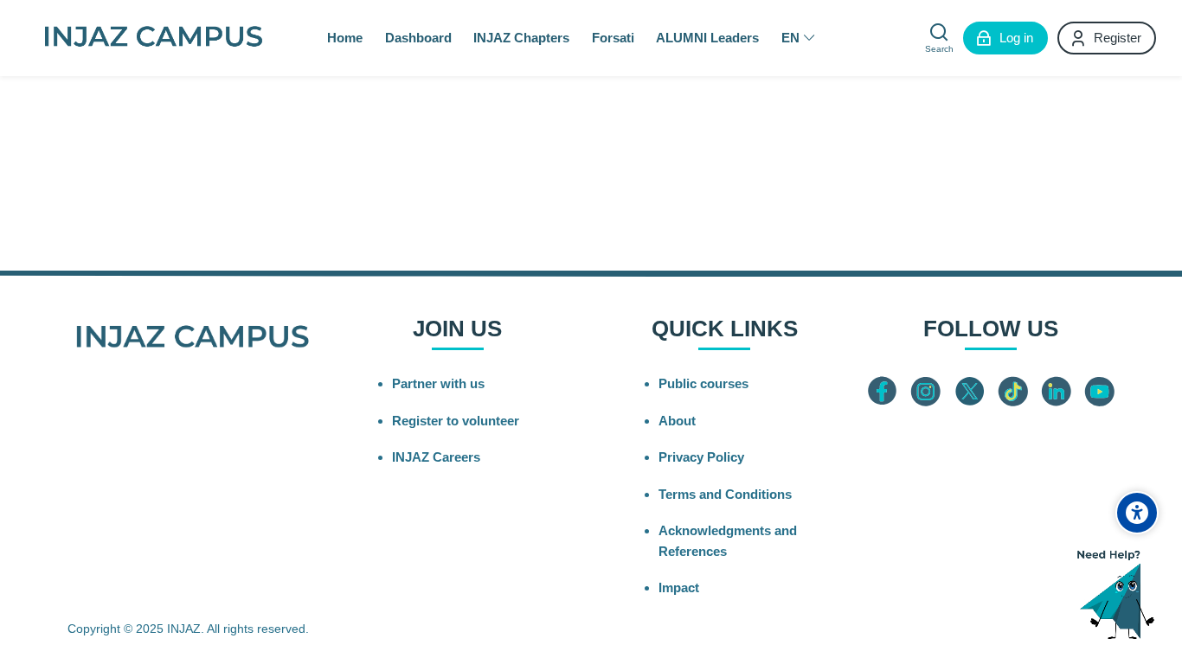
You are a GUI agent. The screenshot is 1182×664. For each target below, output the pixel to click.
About (677, 420)
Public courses (703, 383)
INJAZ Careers (436, 457)
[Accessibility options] (1137, 512)
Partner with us (438, 383)
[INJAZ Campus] (152, 38)
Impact (678, 587)
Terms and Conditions (725, 494)
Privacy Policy (701, 457)
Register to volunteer (455, 420)
